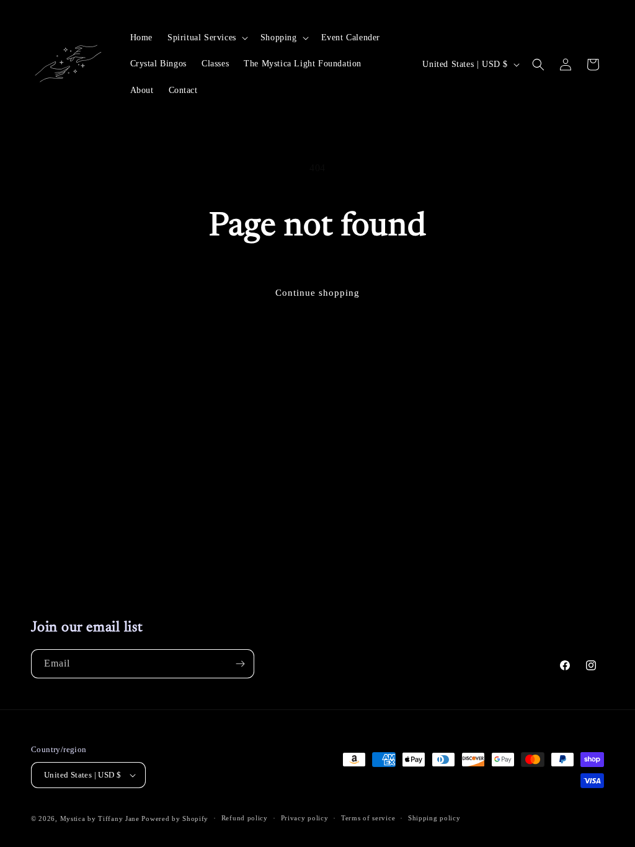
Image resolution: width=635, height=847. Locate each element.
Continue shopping (317, 293)
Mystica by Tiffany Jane (100, 818)
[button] (206, 38)
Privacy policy (305, 818)
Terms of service (368, 818)
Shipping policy (434, 818)
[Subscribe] (240, 663)
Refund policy (244, 818)
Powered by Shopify (174, 818)
